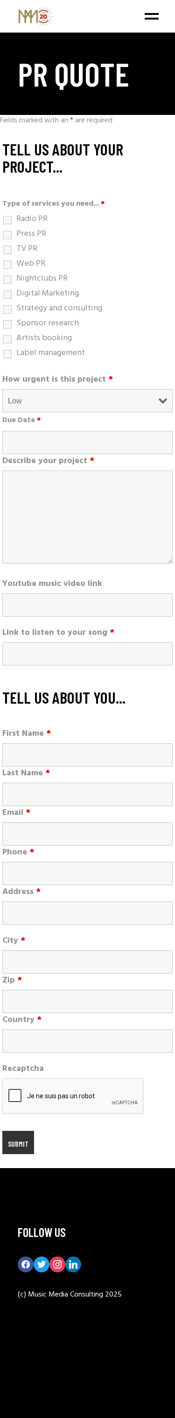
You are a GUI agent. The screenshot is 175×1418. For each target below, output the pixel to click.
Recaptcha (23, 1069)
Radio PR (32, 219)
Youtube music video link (52, 584)
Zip (12, 980)
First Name (26, 734)
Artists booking (44, 338)
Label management (50, 353)
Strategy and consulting (59, 308)
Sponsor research (47, 323)
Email (16, 813)
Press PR (31, 234)
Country (22, 1020)
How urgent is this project (57, 379)
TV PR (26, 249)
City (13, 941)
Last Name (26, 773)
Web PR (30, 264)
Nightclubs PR (42, 278)
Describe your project (48, 461)
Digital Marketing (47, 293)
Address (21, 892)
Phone (18, 852)
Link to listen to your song (58, 633)
